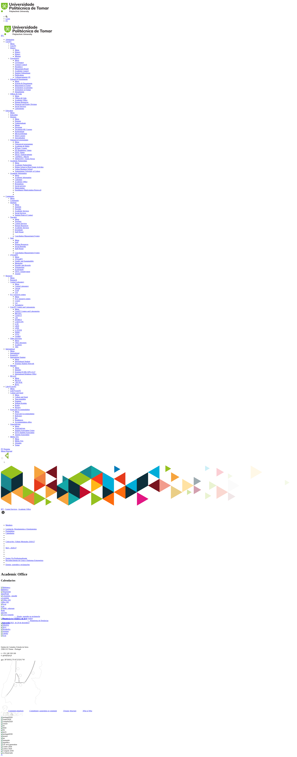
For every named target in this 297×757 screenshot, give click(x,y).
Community (10, 196)
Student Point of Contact (24, 215)
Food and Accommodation (20, 410)
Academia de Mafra (22, 146)
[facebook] (3, 715)
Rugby (17, 405)
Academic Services (22, 211)
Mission (18, 56)
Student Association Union (24, 430)
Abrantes (18, 443)
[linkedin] (16, 715)
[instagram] (7, 715)
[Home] (25, 13)
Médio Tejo (14, 437)
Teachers (13, 217)
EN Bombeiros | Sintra (23, 150)
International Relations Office (25, 374)
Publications (19, 75)
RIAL (17, 384)
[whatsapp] (25, 715)
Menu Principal (6, 451)
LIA (16, 292)
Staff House (19, 232)
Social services (20, 186)
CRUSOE (18, 382)
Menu (12, 44)
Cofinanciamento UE (22, 77)
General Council (21, 65)
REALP (13, 376)
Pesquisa (7, 449)
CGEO (17, 301)
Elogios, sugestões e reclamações (18, 565)
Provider (18, 209)
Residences (19, 420)
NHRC (17, 332)
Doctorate (18, 127)
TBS (16, 347)
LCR (17, 324)
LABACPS (19, 322)
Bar (16, 418)
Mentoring (19, 263)
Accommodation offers (23, 422)
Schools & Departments (19, 79)
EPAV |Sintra (20, 152)
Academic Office (21, 100)
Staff (12, 238)
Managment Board (22, 69)
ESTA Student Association (24, 433)
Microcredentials (21, 134)
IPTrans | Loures (21, 148)
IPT (2, 36)
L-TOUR (18, 330)
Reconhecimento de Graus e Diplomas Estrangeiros (24, 560)
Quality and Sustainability (24, 261)
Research (9, 276)
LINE (17, 328)
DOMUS (18, 320)
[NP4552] (5, 625)
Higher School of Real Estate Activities (29, 167)
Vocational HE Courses (23, 129)
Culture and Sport (16, 393)
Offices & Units (16, 94)
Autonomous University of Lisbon (27, 171)
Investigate (19, 230)
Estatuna (18, 401)
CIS (16, 318)
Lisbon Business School (23, 169)
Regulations (19, 184)
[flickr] (21, 715)
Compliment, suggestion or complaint (43, 711)
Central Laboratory (17, 282)
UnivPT (8, 42)
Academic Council (22, 71)
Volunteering (19, 267)
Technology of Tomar (23, 90)
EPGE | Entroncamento (23, 155)
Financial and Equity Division (26, 104)
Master (17, 125)
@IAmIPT (14, 255)
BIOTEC (18, 313)
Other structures (16, 338)
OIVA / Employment (22, 272)
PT (7, 21)
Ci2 (16, 303)
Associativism (15, 424)
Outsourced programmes (19, 140)
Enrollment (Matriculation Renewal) (28, 190)
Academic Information (18, 173)
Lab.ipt (17, 288)
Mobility (13, 366)
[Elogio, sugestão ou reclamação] (7, 615)
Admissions (10, 40)
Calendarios (10, 533)
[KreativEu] (5, 629)
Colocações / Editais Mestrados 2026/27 (20, 542)
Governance (14, 58)
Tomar (17, 445)
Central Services (21, 223)
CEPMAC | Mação (22, 157)
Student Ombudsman (22, 73)
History (13, 48)
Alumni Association (22, 435)
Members (9, 525)
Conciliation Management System (27, 236)
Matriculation (20, 188)
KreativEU (14, 355)
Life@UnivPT (11, 387)
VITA (17, 334)
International (10, 349)
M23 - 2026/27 (11, 548)
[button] (2, 755)
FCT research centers (18, 295)
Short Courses (20, 136)
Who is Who (87, 711)
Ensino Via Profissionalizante (16, 558)
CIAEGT (18, 315)
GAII (17, 290)
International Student (17, 357)
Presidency (19, 67)
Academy (18, 345)
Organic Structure (69, 711)
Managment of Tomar (23, 86)
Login (8, 19)
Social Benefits (20, 246)
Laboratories (19, 109)
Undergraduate (20, 123)
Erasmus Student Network (24, 364)
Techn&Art (19, 305)
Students (13, 203)
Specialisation (20, 138)
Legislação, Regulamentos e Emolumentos (21, 529)
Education (9, 111)
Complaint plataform (15, 711)
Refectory (18, 416)
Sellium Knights (21, 403)
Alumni (17, 274)
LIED (17, 326)
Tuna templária (20, 399)
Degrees (13, 117)
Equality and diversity (23, 265)
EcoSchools (19, 269)
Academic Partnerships (18, 161)
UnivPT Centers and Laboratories (22, 307)
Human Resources (21, 102)
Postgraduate (19, 132)
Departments (19, 92)
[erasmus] (5, 631)
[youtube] (12, 715)
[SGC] (3, 627)
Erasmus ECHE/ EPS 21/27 (25, 372)
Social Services (20, 106)
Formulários (10, 531)
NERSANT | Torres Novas (25, 159)
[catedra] (4, 633)
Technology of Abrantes (23, 88)
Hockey (18, 407)
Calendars (18, 180)
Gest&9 (18, 336)
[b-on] (3, 636)
